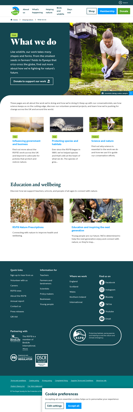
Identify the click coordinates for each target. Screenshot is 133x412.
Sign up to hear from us (21, 275)
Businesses (45, 299)
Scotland (74, 286)
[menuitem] (26, 11)
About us (26, 11)
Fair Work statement (35, 386)
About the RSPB (18, 295)
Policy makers (47, 293)
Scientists (44, 288)
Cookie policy (34, 380)
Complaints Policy (61, 380)
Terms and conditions (18, 380)
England (74, 281)
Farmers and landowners (46, 282)
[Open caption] (131, 93)
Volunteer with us (19, 280)
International (76, 302)
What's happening (37, 11)
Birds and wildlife (60, 11)
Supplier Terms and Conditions (82, 380)
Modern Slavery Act (18, 386)
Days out (69, 11)
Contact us (15, 306)
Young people (47, 304)
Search (125, 2)
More (25, 348)
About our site (101, 380)
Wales (72, 291)
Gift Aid (14, 316)
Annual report (17, 301)
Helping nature (50, 11)
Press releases (17, 311)
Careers (14, 285)
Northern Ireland (78, 296)
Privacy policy (47, 380)
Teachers (44, 275)
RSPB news (15, 290)
